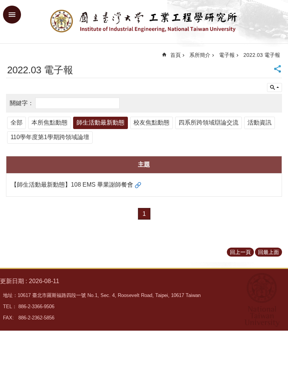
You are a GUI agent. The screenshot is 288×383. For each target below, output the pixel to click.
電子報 (227, 55)
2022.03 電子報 (261, 55)
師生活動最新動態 (100, 122)
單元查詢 (274, 87)
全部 (16, 122)
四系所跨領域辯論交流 (208, 122)
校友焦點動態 (152, 122)
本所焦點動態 (50, 122)
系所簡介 (199, 55)
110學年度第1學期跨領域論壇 (49, 137)
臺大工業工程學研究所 (144, 21)
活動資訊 (260, 122)
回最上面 (268, 252)
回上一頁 (240, 252)
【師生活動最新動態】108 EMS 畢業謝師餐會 (72, 184)
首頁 (175, 55)
